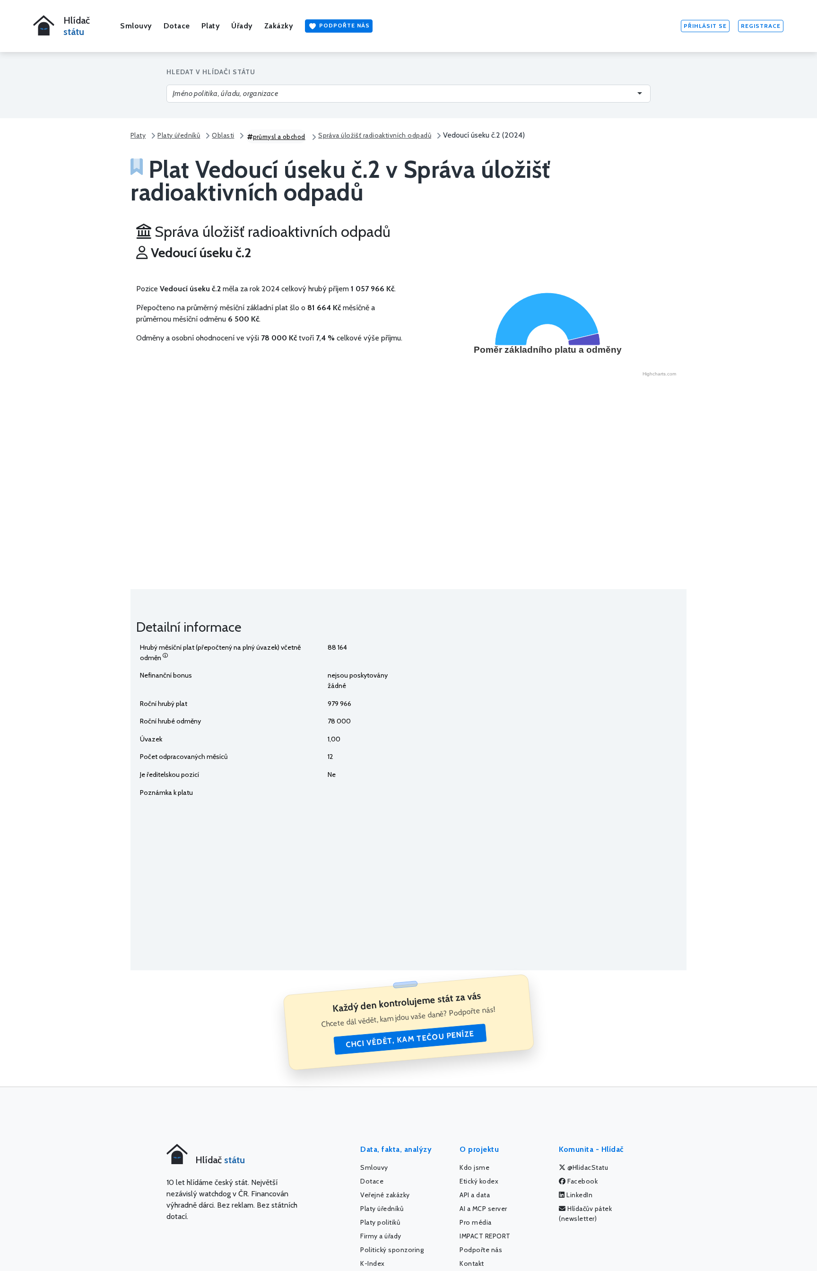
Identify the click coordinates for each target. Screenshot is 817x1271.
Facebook (582, 1181)
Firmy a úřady (380, 1236)
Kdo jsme (474, 1167)
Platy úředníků (178, 135)
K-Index (372, 1263)
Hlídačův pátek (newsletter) (585, 1213)
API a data (475, 1195)
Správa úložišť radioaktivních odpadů (374, 135)
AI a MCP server (483, 1208)
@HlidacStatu (587, 1167)
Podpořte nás (343, 25)
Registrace (761, 25)
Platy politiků (380, 1222)
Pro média (476, 1222)
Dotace (177, 25)
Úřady (242, 25)
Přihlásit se (705, 25)
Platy (210, 25)
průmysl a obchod (279, 136)
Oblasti (223, 135)
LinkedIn (579, 1195)
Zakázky (279, 25)
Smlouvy (136, 25)
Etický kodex (479, 1181)
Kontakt (472, 1263)
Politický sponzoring (392, 1249)
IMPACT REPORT (485, 1236)
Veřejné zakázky (385, 1195)
